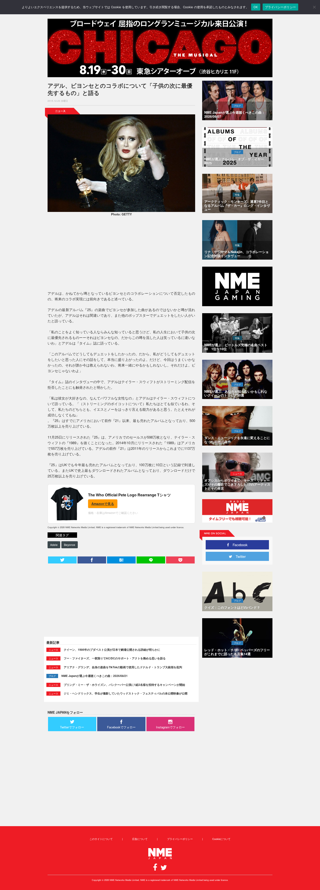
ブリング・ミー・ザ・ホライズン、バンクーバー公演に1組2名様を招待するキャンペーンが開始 (124, 685)
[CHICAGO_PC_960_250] (160, 48)
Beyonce (69, 545)
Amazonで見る (102, 503)
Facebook (238, 544)
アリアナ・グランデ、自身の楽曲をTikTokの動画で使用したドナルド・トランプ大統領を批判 (123, 667)
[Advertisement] (121, 254)
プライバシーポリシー (180, 839)
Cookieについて (221, 839)
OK (255, 7)
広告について (140, 839)
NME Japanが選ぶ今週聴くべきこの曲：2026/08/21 (94, 676)
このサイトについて (101, 839)
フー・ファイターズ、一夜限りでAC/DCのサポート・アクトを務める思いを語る (115, 658)
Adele (54, 545)
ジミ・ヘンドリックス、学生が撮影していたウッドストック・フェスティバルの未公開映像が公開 (125, 693)
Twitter (239, 556)
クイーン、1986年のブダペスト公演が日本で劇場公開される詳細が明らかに (112, 649)
